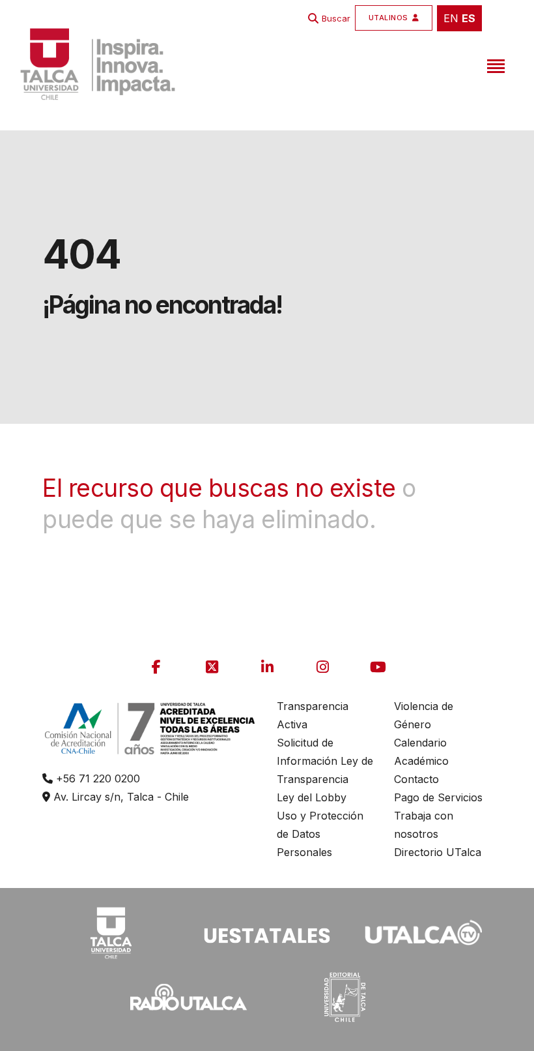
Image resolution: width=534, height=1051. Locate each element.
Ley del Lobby (311, 797)
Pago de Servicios (438, 797)
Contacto (416, 779)
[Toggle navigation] (494, 63)
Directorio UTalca (437, 852)
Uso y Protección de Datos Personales (320, 834)
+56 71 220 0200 (96, 778)
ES (468, 18)
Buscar (336, 18)
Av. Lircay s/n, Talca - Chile (119, 796)
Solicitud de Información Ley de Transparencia (325, 761)
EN (450, 18)
